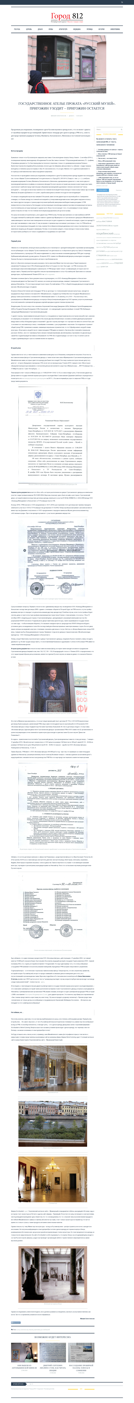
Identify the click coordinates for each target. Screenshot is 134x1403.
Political (17, 29)
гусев (18, 1330)
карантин (99, 229)
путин (106, 247)
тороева (112, 255)
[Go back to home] (67, 16)
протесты (99, 247)
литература (117, 234)
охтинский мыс (101, 243)
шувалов (105, 263)
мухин (98, 240)
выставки (107, 221)
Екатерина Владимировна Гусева (36, 994)
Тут (31, 1384)
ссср (120, 251)
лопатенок (99, 237)
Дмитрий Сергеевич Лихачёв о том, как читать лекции (53, 1368)
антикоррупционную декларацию (34, 378)
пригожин (37, 1330)
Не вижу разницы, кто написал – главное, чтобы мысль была (109, 150)
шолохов (98, 263)
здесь (79, 178)
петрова (31, 1330)
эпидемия (118, 263)
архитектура (99, 218)
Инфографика (115, 29)
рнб (111, 247)
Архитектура (63, 29)
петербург (117, 243)
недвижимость (105, 240)
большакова (115, 218)
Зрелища (90, 29)
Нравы (51, 29)
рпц (106, 251)
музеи (119, 237)
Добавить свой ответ (102, 185)
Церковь (29, 29)
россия (115, 247)
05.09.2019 (79, 116)
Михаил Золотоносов (58, 116)
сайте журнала (49, 274)
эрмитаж (104, 267)
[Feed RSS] (121, 2)
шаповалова (117, 259)
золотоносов (24, 1330)
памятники (110, 243)
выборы (99, 221)
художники (100, 259)
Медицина (77, 29)
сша (107, 256)
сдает (26, 1211)
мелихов (115, 237)
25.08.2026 (24, 1370)
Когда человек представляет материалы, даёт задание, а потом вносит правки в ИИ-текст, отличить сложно (109, 173)
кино (104, 230)
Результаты (119, 190)
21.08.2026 (53, 1373)
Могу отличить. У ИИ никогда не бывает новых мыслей (109, 155)
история (114, 226)
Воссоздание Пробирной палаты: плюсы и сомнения (81, 1368)
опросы (113, 240)
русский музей (45, 1330)
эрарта (98, 266)
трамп (115, 255)
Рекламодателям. (49, 1389)
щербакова (111, 263)
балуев (105, 218)
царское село (108, 259)
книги (107, 229)
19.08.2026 (81, 1373)
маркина (104, 237)
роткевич (100, 251)
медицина (109, 237)
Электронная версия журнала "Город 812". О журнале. (27, 1389)
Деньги (40, 29)
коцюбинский (104, 233)
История (101, 29)
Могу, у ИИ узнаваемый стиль (107, 161)
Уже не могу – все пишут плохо (107, 158)
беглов (109, 218)
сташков (101, 255)
